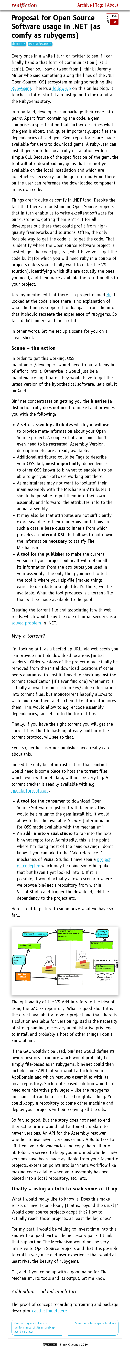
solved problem (26, 623)
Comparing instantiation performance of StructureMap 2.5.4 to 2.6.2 (34, 1327)
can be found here (49, 1310)
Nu (109, 294)
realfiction (24, 5)
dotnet (17, 44)
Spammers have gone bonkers (95, 1323)
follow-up (62, 88)
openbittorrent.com (30, 790)
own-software (38, 44)
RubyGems (21, 88)
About (112, 5)
